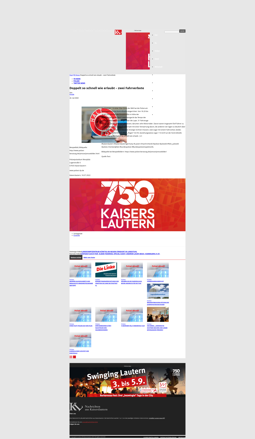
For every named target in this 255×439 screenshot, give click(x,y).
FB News (76, 75)
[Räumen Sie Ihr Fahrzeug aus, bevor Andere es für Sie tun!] (132, 277)
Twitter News (79, 83)
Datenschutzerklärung (103, 31)
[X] (80, 101)
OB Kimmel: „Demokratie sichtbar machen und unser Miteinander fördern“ (157, 328)
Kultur (157, 106)
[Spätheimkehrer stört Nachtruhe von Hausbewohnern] (106, 321)
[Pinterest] (87, 101)
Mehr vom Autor (89, 257)
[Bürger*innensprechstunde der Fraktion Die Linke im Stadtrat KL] (106, 277)
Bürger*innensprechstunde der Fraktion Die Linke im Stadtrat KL (107, 283)
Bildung (158, 83)
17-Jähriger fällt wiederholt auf (133, 326)
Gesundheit (159, 98)
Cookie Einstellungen (150, 437)
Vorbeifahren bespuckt (155, 281)
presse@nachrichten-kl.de (90, 422)
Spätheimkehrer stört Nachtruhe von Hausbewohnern (103, 328)
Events (81, 31)
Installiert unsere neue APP (157, 418)
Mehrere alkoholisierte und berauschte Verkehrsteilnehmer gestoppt (81, 283)
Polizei (76, 81)
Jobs (156, 75)
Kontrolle (77, 235)
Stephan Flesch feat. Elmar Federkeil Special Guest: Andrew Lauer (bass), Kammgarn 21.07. (120, 254)
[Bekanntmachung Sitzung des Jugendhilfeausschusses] (158, 298)
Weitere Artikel (76, 257)
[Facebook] (73, 101)
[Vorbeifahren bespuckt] (158, 277)
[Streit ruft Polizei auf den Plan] (80, 321)
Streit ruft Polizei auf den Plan (81, 326)
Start (71, 75)
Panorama (158, 114)
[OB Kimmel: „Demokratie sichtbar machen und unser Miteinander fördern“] (158, 321)
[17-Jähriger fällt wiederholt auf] (132, 321)
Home (75, 31)
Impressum (89, 31)
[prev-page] (71, 357)
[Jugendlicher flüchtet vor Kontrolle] (80, 347)
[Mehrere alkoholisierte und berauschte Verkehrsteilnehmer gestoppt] (80, 277)
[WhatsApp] (94, 101)
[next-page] (74, 357)
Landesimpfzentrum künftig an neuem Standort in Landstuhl (109, 252)
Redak (72, 94)
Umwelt (157, 90)
